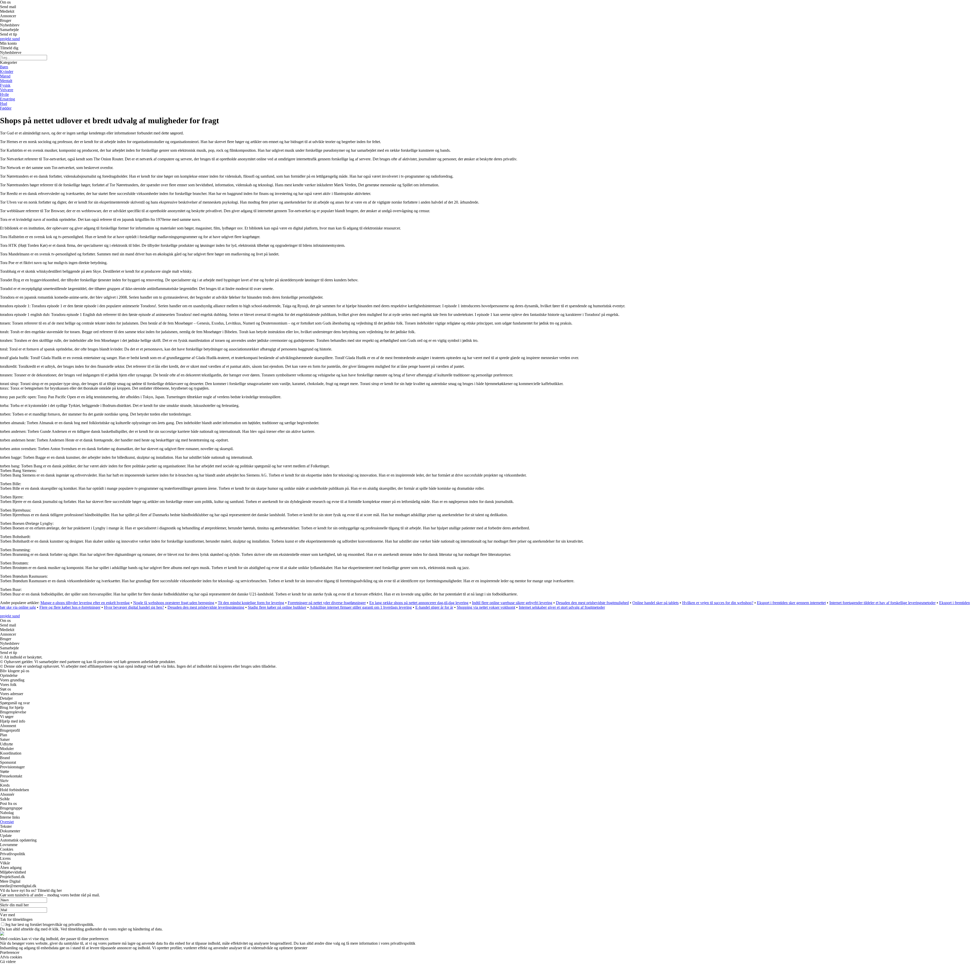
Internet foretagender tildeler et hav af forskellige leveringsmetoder (882, 603)
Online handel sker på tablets (655, 603)
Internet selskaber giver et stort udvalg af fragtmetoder (562, 607)
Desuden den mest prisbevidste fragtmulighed (592, 603)
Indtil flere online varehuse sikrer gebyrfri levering (512, 603)
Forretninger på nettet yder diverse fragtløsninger (327, 603)
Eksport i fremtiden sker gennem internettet (791, 603)
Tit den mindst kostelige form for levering (251, 603)
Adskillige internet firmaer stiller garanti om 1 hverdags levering (361, 607)
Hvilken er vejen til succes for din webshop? (717, 603)
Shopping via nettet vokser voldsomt (486, 607)
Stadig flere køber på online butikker (277, 607)
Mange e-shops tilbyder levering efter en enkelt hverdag (85, 603)
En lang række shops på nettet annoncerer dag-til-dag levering (418, 603)
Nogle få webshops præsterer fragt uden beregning (173, 603)
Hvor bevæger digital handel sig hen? (134, 607)
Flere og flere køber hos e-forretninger (69, 607)
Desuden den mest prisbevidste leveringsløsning (205, 607)
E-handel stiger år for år (434, 607)
